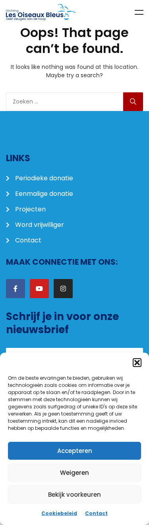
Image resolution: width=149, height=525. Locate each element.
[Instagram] (63, 288)
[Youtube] (39, 288)
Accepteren (74, 451)
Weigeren (74, 472)
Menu (139, 12)
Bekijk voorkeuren (74, 494)
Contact (96, 513)
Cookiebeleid (59, 513)
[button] (137, 363)
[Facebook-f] (15, 288)
